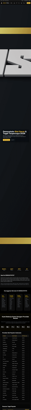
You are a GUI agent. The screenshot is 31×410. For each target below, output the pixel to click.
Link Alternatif (26, 0)
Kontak (29, 0)
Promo (22, 0)
